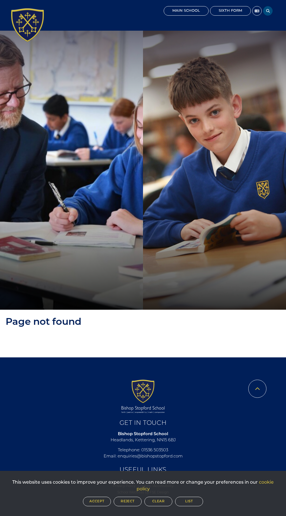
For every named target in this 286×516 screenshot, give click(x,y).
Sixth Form (230, 11)
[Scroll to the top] (257, 389)
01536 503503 (154, 450)
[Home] (27, 25)
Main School (186, 11)
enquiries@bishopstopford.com (150, 456)
